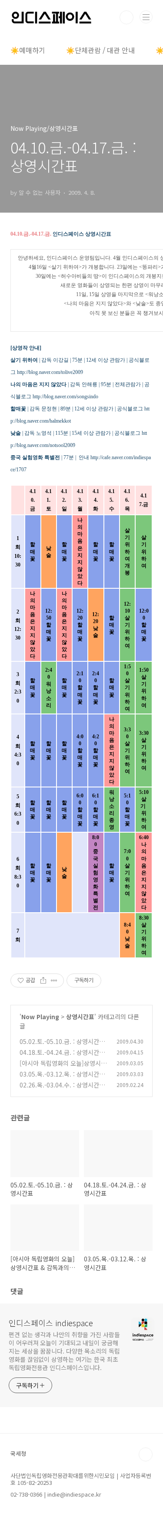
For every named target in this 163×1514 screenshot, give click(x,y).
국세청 (18, 1453)
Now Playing (40, 1016)
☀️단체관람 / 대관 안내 (100, 50)
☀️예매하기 (27, 50)
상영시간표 (80, 1016)
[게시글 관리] (54, 980)
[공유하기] (43, 980)
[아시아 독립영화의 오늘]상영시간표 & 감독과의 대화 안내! (63, 1068)
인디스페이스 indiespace (51, 1322)
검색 (126, 17)
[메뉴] (146, 16)
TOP (146, 1454)
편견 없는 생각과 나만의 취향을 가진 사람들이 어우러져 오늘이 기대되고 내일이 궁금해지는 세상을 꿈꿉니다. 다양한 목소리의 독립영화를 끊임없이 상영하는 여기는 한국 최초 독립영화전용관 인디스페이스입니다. (64, 1351)
